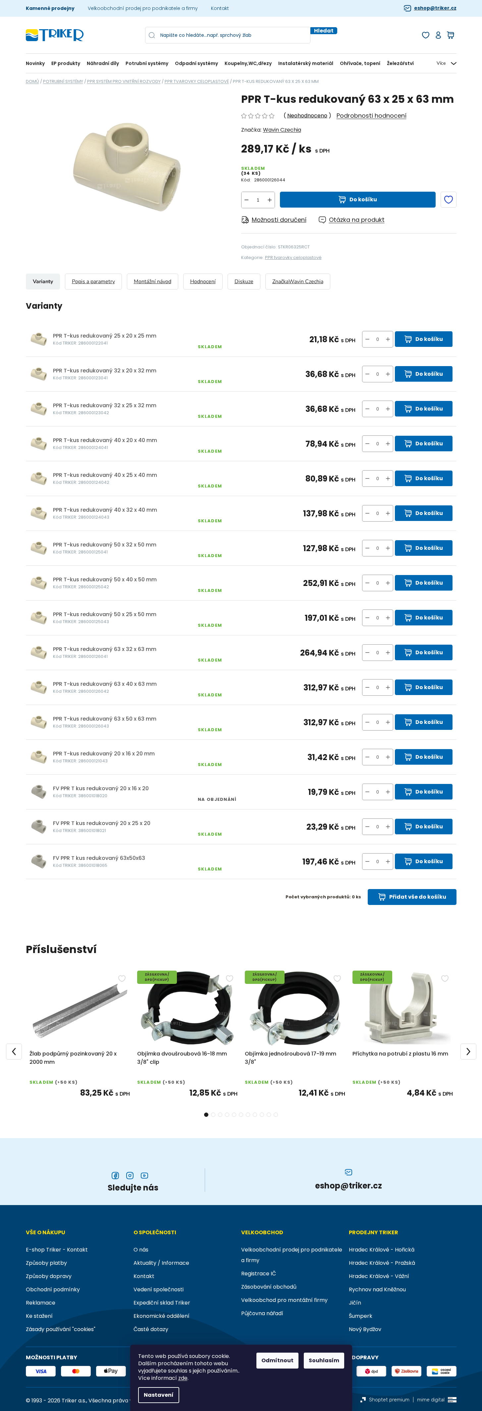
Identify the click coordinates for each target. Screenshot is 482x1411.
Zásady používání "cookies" (60, 1329)
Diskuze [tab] (244, 281)
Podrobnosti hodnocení (371, 115)
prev (14, 1051)
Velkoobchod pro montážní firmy (284, 1300)
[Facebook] (115, 1176)
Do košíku (363, 199)
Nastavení (159, 1395)
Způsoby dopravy (49, 1276)
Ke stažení (39, 1316)
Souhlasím (324, 1360)
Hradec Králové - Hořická (381, 1249)
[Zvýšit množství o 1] (270, 200)
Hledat (324, 30)
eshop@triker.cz (435, 8)
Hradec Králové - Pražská (382, 1263)
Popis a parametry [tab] (93, 281)
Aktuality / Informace (161, 1263)
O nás (141, 1249)
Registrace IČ (258, 1273)
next (468, 1051)
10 (276, 1115)
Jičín (355, 1303)
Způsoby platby (46, 1263)
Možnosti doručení (279, 220)
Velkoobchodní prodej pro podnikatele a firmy (143, 8)
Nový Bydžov (365, 1329)
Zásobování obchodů (268, 1287)
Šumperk (360, 1316)
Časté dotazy (151, 1329)
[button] (388, 339)
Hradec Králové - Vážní (379, 1276)
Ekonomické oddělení (161, 1316)
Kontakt (220, 8)
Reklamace (40, 1303)
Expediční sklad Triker (162, 1303)
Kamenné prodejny (50, 8)
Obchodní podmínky (53, 1289)
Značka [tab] (297, 281)
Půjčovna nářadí (262, 1313)
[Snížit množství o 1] (246, 200)
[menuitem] (37, 63)
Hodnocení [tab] (203, 281)
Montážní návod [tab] (152, 281)
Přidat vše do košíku (417, 897)
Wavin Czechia (282, 130)
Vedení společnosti (159, 1289)
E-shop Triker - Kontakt (57, 1249)
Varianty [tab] (43, 281)
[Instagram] (130, 1176)
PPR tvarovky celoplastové (293, 257)
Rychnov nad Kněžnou (377, 1289)
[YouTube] (144, 1176)
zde (182, 1378)
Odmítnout (277, 1360)
